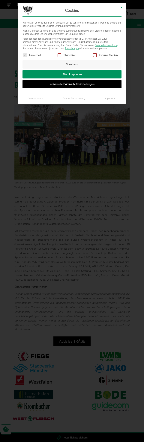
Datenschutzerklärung (106, 45)
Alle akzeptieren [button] (72, 74)
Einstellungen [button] (72, 48)
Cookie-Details (35, 98)
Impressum (110, 98)
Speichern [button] (72, 64)
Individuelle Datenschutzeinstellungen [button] (72, 84)
